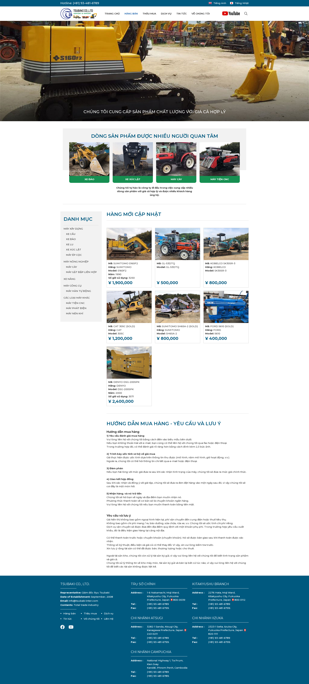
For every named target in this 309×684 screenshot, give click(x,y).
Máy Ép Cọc (74, 254)
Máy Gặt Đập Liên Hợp (81, 272)
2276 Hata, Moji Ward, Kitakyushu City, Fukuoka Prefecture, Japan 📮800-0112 (226, 596)
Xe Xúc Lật (132, 179)
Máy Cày (176, 179)
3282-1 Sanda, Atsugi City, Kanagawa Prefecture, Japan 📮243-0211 (167, 630)
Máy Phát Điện (76, 308)
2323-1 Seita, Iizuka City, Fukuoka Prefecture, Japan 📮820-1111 (227, 630)
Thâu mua (149, 13)
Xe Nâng (69, 278)
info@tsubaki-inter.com (83, 600)
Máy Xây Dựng (73, 228)
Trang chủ (112, 13)
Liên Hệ (108, 618)
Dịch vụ (166, 13)
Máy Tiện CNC (220, 179)
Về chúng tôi (201, 13)
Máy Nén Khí (74, 313)
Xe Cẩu (70, 233)
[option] (154, 72)
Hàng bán (131, 13)
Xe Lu (69, 244)
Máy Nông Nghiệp (76, 261)
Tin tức (181, 13)
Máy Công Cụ (73, 285)
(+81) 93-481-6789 (86, 3)
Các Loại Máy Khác (77, 297)
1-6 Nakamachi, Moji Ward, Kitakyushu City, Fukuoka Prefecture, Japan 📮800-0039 (166, 596)
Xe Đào (89, 179)
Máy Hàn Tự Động (78, 290)
